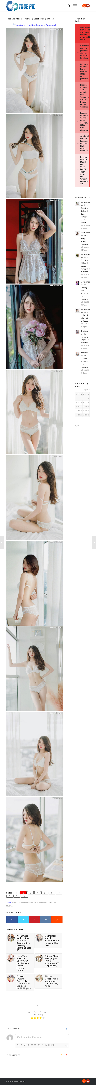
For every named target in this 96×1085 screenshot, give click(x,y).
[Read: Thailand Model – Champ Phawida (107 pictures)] (77, 354)
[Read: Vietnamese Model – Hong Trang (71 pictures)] (77, 233)
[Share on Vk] (45, 919)
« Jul (77, 425)
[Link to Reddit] (84, 5)
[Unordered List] (35, 1045)
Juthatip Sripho (20, 902)
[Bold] (18, 1045)
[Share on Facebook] (12, 919)
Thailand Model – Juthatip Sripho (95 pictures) (85, 337)
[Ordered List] (32, 1045)
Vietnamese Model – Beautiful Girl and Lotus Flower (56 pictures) (86, 263)
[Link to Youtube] (88, 5)
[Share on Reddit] (56, 919)
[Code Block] (42, 1045)
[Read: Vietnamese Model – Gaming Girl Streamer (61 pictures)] (77, 283)
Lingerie (32, 902)
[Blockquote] (38, 1045)
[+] (52, 1045)
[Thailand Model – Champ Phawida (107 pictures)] (2, 542)
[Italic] (21, 1045)
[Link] (46, 1045)
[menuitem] (67, 5)
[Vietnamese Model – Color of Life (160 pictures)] (94, 542)
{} (49, 1045)
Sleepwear (42, 902)
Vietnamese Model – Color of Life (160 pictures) (86, 315)
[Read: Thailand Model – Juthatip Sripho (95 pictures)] (77, 332)
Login (66, 1028)
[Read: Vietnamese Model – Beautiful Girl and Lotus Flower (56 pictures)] (77, 255)
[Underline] (24, 1045)
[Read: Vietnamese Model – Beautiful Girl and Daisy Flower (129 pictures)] (77, 203)
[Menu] (73, 5)
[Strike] (28, 1045)
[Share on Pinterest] (34, 919)
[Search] (67, 5)
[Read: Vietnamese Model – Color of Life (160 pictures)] (77, 310)
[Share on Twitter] (23, 919)
